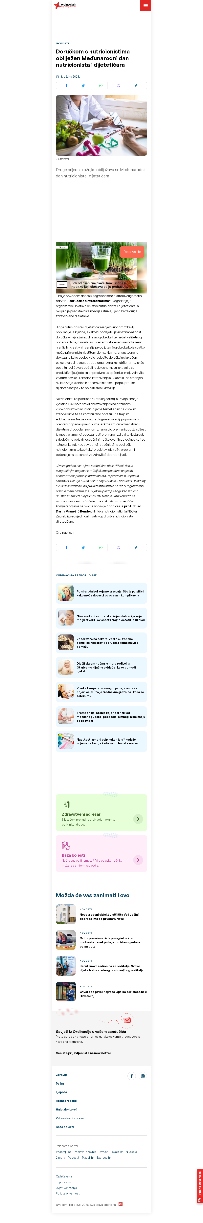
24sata (60, 1157)
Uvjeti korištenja (66, 1188)
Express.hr (104, 1157)
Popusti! (73, 1157)
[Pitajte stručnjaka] (200, 1186)
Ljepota (61, 1092)
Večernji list (63, 1151)
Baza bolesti (65, 1127)
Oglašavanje (64, 1176)
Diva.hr (103, 1151)
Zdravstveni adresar (70, 1118)
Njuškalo (131, 1151)
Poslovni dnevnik (85, 1151)
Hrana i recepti (66, 1100)
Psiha (60, 1083)
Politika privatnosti (68, 1193)
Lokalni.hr (117, 1151)
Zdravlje (62, 1074)
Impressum (63, 1182)
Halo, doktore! (66, 1109)
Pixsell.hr (88, 1157)
